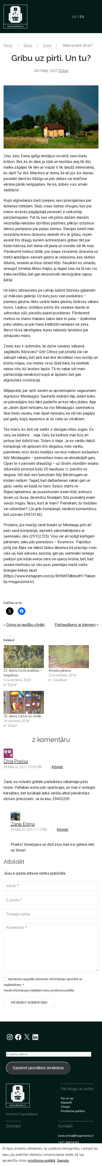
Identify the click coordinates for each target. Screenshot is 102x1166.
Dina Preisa (16, 761)
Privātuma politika (73, 1111)
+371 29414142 (68, 1142)
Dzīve (47, 45)
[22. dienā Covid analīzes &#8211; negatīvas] (24, 656)
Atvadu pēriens (60, 670)
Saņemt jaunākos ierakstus (38, 1067)
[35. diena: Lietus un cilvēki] (24, 702)
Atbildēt (57, 767)
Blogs (28, 45)
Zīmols (65, 1107)
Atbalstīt (66, 1102)
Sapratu (63, 1161)
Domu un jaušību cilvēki (25, 624)
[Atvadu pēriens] (69, 656)
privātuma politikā (41, 1161)
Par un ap (67, 1098)
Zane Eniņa (23, 824)
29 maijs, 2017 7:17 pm (29, 830)
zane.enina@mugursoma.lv (76, 1135)
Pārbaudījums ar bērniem (75, 624)
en (82, 17)
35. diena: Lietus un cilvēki (23, 716)
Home (8, 45)
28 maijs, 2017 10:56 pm (23, 767)
